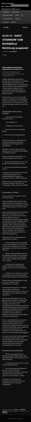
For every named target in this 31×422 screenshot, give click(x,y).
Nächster (26, 27)
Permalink (4, 412)
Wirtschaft (13, 22)
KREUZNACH (15, 12)
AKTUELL (23, 409)
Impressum (17, 18)
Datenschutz (6, 22)
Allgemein (4, 411)
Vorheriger (5, 27)
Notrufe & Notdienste (7, 18)
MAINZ (17, 15)
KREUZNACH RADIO (8, 15)
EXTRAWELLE (6, 12)
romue (16, 409)
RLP (22, 15)
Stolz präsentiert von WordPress (16, 418)
